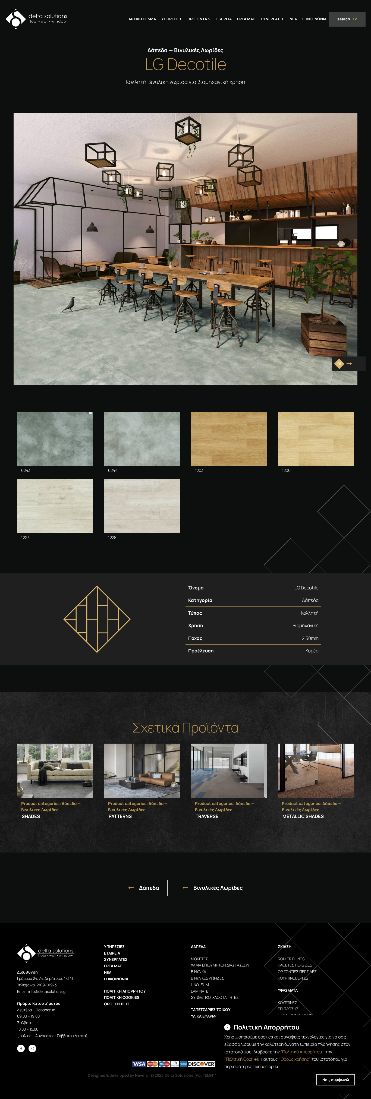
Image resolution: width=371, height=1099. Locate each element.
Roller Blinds (291, 958)
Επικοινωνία (314, 18)
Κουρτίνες (287, 1002)
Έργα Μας (246, 18)
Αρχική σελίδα (142, 18)
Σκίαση (284, 946)
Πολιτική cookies (121, 997)
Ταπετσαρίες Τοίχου (211, 1009)
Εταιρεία (224, 18)
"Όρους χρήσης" (295, 1059)
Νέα (293, 18)
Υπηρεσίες (171, 18)
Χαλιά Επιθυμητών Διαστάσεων (220, 965)
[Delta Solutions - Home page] (36, 19)
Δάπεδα (149, 887)
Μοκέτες (199, 958)
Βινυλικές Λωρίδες (218, 887)
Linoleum (200, 984)
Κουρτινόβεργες (293, 978)
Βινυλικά (198, 971)
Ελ (355, 18)
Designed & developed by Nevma (118, 1075)
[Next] (349, 364)
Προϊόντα (197, 18)
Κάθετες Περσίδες (295, 965)
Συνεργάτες (272, 18)
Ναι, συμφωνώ (335, 1079)
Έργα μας (113, 965)
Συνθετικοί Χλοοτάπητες (215, 997)
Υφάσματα (288, 990)
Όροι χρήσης (117, 1003)
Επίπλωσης (288, 1008)
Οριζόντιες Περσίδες (297, 971)
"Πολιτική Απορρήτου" (302, 1052)
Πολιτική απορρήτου (125, 991)
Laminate (199, 991)
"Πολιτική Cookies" (242, 1059)
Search (343, 18)
